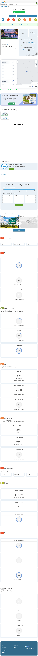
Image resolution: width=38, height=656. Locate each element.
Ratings (8, 44)
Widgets (14, 647)
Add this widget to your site (8, 89)
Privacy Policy (3, 650)
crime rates (28, 45)
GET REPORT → (12, 103)
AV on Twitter (26, 646)
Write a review (11, 168)
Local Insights (15, 645)
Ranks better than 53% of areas (7, 48)
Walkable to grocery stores (30, 195)
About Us (3, 645)
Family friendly (8, 195)
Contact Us (3, 652)
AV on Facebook (28, 646)
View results (19, 207)
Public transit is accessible (19, 195)
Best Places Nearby (32, 15)
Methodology (3, 647)
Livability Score (31, 42)
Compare (19, 230)
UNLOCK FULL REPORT (19, 12)
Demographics (21, 15)
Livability (33, 2)
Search (1, 6)
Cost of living (25, 49)
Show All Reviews (3, 174)
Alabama (5, 6)
